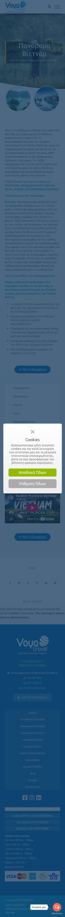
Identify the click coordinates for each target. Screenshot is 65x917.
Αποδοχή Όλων (32, 472)
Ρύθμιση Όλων (32, 483)
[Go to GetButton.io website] (57, 913)
